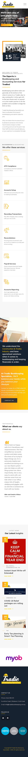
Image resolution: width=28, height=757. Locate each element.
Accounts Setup (10, 190)
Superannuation (11, 567)
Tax (19, 567)
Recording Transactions (13, 214)
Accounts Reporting (11, 290)
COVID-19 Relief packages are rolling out (13, 603)
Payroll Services (10, 264)
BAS (7, 566)
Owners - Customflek (10, 496)
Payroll (11, 566)
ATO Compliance (10, 166)
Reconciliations (9, 238)
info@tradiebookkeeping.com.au (15, 704)
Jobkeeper (9, 597)
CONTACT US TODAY (7, 25)
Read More (7, 576)
